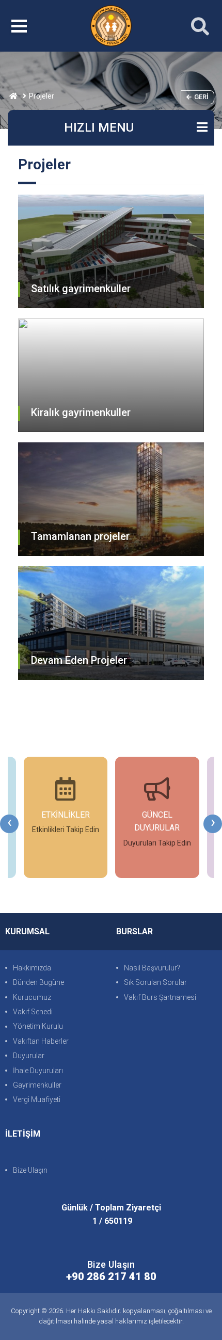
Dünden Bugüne (38, 982)
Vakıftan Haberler (41, 1041)
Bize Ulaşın (30, 1170)
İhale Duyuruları (38, 1070)
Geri (201, 97)
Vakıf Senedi (33, 1012)
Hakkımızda (32, 968)
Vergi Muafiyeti (36, 1099)
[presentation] (9, 824)
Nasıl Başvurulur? (152, 968)
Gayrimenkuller (37, 1085)
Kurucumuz (32, 997)
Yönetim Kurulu (38, 1026)
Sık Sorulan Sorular (155, 982)
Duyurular (28, 1055)
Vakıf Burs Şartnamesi (160, 997)
